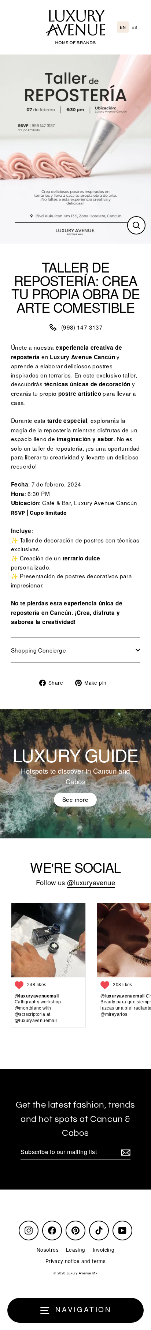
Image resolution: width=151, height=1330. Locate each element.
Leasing (75, 1249)
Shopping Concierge (38, 650)
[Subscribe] (124, 1152)
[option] (134, 27)
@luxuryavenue (91, 882)
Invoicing (103, 1249)
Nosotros (48, 1249)
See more (75, 799)
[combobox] (123, 27)
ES (134, 27)
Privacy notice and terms (75, 1261)
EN (123, 27)
